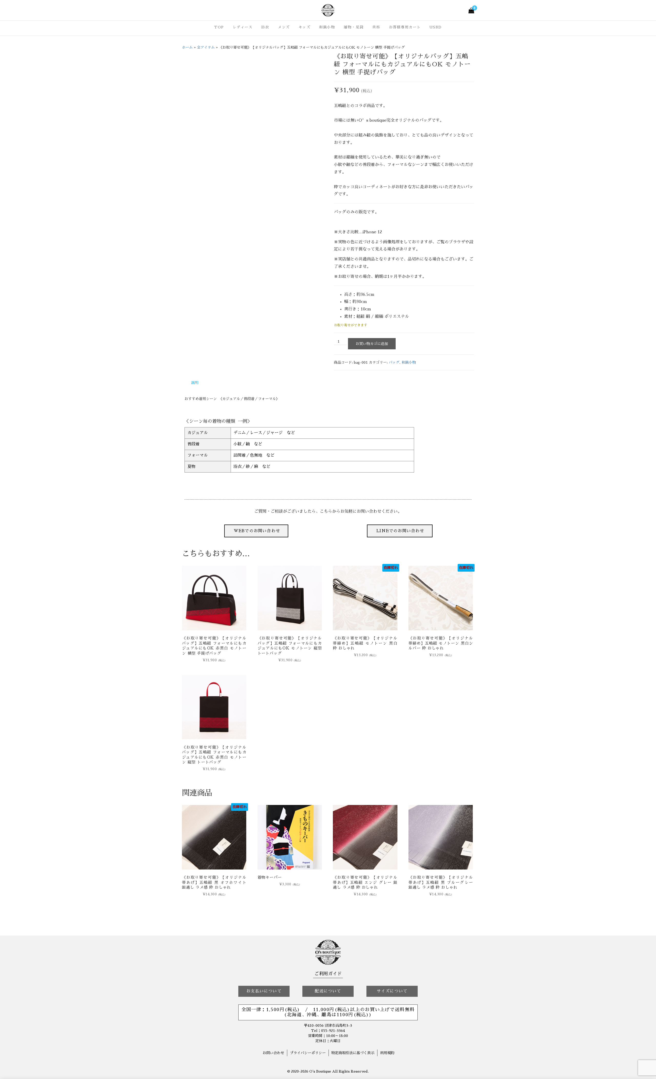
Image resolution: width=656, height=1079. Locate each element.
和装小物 (327, 27)
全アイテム (206, 47)
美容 (376, 27)
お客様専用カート (405, 27)
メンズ (284, 27)
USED (435, 27)
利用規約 (387, 1053)
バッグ (394, 362)
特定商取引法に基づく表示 (352, 1053)
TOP (219, 27)
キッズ (305, 27)
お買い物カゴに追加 (372, 343)
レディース (243, 27)
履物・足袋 (354, 27)
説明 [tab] (194, 382)
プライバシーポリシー (308, 1053)
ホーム (187, 47)
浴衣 (265, 27)
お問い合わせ (273, 1053)
